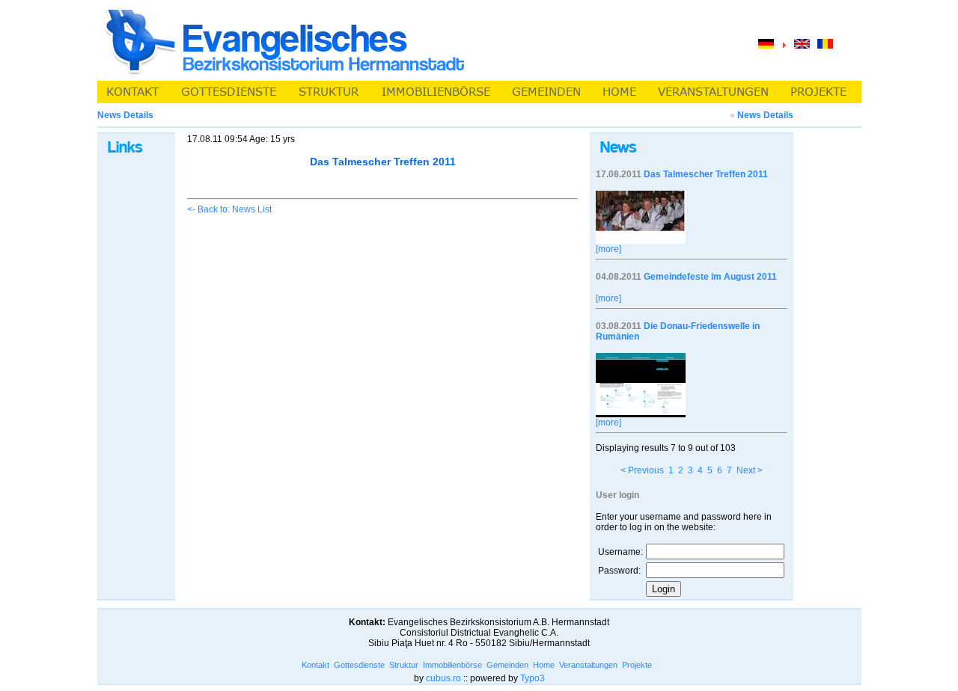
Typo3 (532, 678)
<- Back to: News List (229, 209)
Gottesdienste (359, 664)
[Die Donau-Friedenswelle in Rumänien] (641, 414)
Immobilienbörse (452, 664)
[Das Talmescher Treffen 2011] (641, 241)
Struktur (403, 664)
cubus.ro (443, 678)
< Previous (642, 470)
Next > (749, 470)
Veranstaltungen (588, 664)
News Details (765, 115)
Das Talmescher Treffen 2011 (706, 174)
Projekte (637, 664)
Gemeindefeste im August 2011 (710, 276)
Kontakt (315, 664)
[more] (608, 249)
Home (544, 664)
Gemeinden (507, 664)
